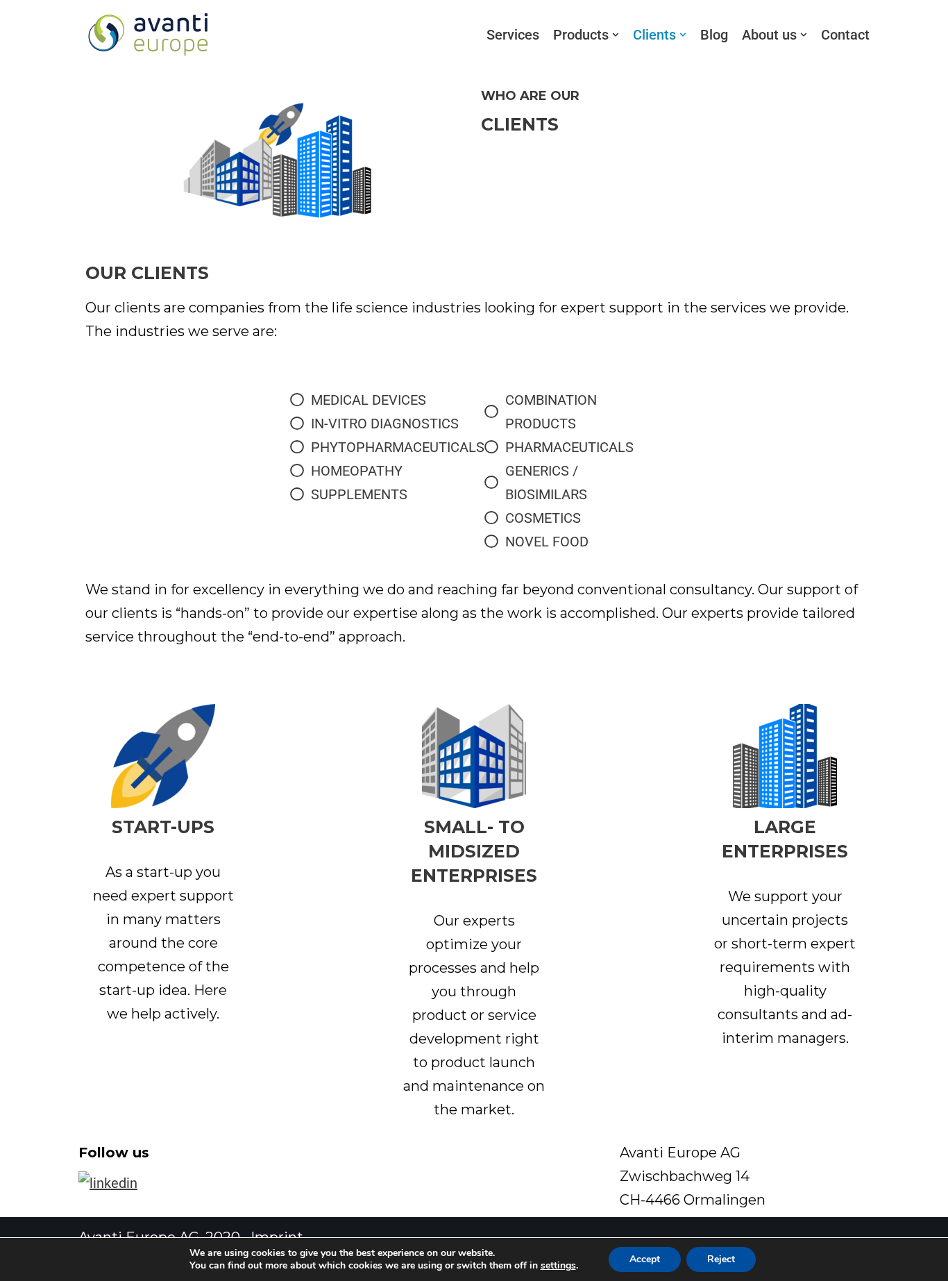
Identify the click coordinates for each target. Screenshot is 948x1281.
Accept (644, 1259)
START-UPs (163, 827)
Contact (845, 34)
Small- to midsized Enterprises (474, 851)
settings (558, 1265)
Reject (721, 1259)
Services (512, 34)
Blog (714, 34)
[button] (615, 34)
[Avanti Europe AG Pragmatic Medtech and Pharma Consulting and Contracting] (147, 34)
